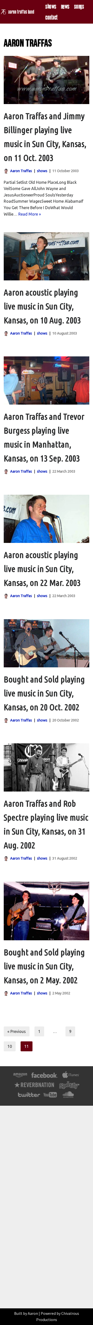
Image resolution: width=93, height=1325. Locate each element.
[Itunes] (71, 1077)
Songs (79, 6)
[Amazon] (20, 1077)
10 (9, 1046)
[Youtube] (50, 1097)
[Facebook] (45, 1077)
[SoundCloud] (68, 1097)
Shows (50, 6)
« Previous (16, 1031)
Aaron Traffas (21, 171)
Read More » (29, 214)
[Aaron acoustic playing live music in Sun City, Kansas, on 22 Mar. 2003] (46, 519)
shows (42, 171)
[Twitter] (29, 1097)
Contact (51, 17)
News (65, 6)
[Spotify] (69, 1087)
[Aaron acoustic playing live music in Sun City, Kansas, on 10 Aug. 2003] (46, 256)
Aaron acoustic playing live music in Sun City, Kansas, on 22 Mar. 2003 (42, 569)
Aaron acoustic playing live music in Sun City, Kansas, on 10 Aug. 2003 (42, 306)
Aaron (33, 1313)
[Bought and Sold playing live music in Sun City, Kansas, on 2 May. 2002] (46, 911)
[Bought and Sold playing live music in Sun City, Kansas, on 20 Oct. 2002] (46, 643)
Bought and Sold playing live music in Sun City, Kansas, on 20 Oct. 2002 (44, 693)
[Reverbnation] (34, 1087)
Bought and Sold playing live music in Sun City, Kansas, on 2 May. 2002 (44, 966)
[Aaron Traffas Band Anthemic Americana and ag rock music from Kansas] (19, 12)
